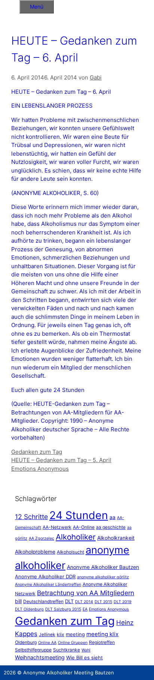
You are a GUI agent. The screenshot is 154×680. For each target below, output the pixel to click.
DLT (69, 601)
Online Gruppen (72, 642)
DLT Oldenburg (29, 609)
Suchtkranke (66, 650)
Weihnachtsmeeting (40, 657)
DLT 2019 (123, 601)
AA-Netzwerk (57, 527)
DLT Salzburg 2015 (63, 609)
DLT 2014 (84, 601)
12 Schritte (31, 517)
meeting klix (102, 634)
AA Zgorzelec (41, 538)
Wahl (85, 650)
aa (113, 517)
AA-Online (84, 527)
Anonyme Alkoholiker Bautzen (103, 567)
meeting (75, 634)
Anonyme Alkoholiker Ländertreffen (48, 584)
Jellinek (47, 634)
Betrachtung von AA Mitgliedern (85, 593)
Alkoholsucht (70, 552)
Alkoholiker (76, 537)
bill (18, 601)
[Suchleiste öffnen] (9, 5)
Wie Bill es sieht (84, 657)
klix (60, 634)
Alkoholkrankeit (116, 538)
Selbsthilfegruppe (33, 650)
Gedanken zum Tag (36, 451)
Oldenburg (26, 642)
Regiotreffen (102, 642)
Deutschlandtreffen (43, 601)
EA (85, 609)
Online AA (47, 642)
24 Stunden (78, 515)
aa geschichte (111, 527)
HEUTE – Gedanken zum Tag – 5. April (61, 460)
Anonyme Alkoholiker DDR (45, 576)
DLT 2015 (103, 601)
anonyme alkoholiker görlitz (103, 577)
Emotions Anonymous (40, 468)
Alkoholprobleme (35, 552)
